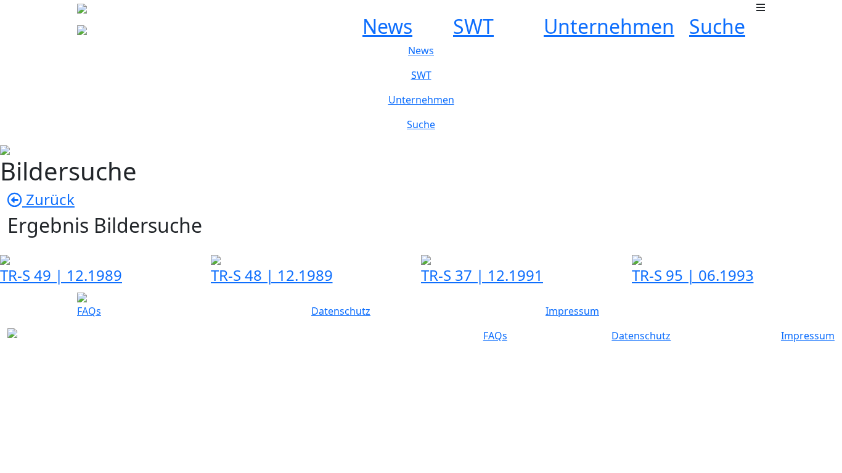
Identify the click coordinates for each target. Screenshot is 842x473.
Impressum (572, 311)
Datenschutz (340, 311)
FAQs (89, 311)
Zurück (48, 199)
